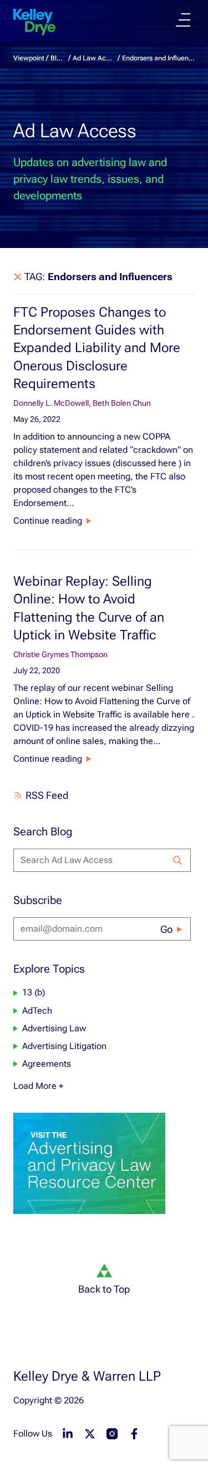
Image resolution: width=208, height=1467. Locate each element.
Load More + (38, 1086)
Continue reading (47, 520)
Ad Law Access (94, 58)
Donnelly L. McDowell (51, 403)
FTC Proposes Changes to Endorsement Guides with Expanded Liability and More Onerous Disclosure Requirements (96, 348)
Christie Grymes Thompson (60, 654)
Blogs (57, 58)
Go (166, 929)
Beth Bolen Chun (122, 403)
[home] (34, 22)
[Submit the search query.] (177, 860)
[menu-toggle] (183, 20)
